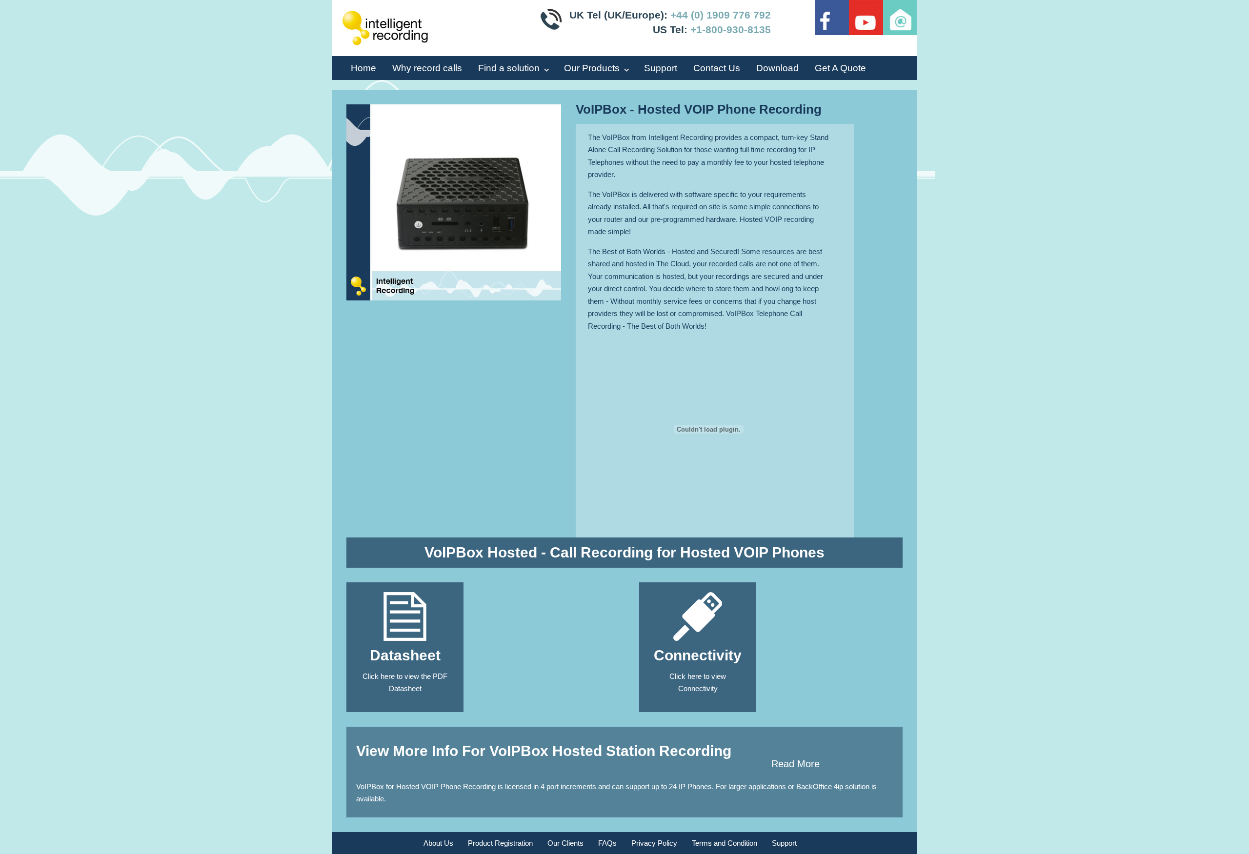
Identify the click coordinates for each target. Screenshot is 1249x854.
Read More (795, 763)
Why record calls (427, 68)
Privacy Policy (654, 843)
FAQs (607, 843)
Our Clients (565, 843)
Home (363, 68)
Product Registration (500, 843)
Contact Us (716, 68)
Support (660, 68)
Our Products (592, 68)
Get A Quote (840, 68)
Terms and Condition (724, 843)
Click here (379, 676)
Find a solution (509, 68)
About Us (438, 843)
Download (777, 68)
